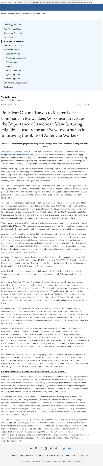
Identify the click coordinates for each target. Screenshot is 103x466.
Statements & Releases (34, 14)
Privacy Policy (67, 461)
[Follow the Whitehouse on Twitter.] (31, 448)
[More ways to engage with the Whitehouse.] (56, 448)
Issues (39, 455)
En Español (25, 461)
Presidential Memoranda (15, 58)
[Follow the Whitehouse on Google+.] (46, 448)
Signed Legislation (13, 74)
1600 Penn (84, 455)
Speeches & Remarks (13, 33)
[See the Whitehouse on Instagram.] (36, 448)
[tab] (3, 7)
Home (3, 14)
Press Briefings (10, 37)
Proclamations (11, 62)
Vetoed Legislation (13, 79)
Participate (71, 455)
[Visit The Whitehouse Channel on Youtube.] (51, 448)
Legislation (8, 66)
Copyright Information (52, 461)
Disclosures (8, 87)
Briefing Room (14, 14)
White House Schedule (13, 45)
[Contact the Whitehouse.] (62, 448)
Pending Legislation (13, 70)
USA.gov (78, 461)
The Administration (54, 455)
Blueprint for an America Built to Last (17, 154)
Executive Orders (13, 54)
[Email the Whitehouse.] (69, 448)
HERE (78, 163)
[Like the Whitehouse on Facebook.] (41, 448)
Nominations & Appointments (15, 83)
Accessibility (36, 461)
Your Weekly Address (12, 29)
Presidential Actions (12, 50)
